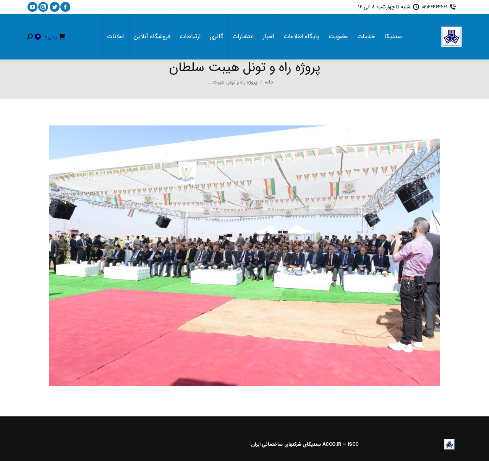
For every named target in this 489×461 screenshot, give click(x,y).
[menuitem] (393, 36)
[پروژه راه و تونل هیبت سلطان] (244, 255)
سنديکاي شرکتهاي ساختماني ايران (286, 444)
